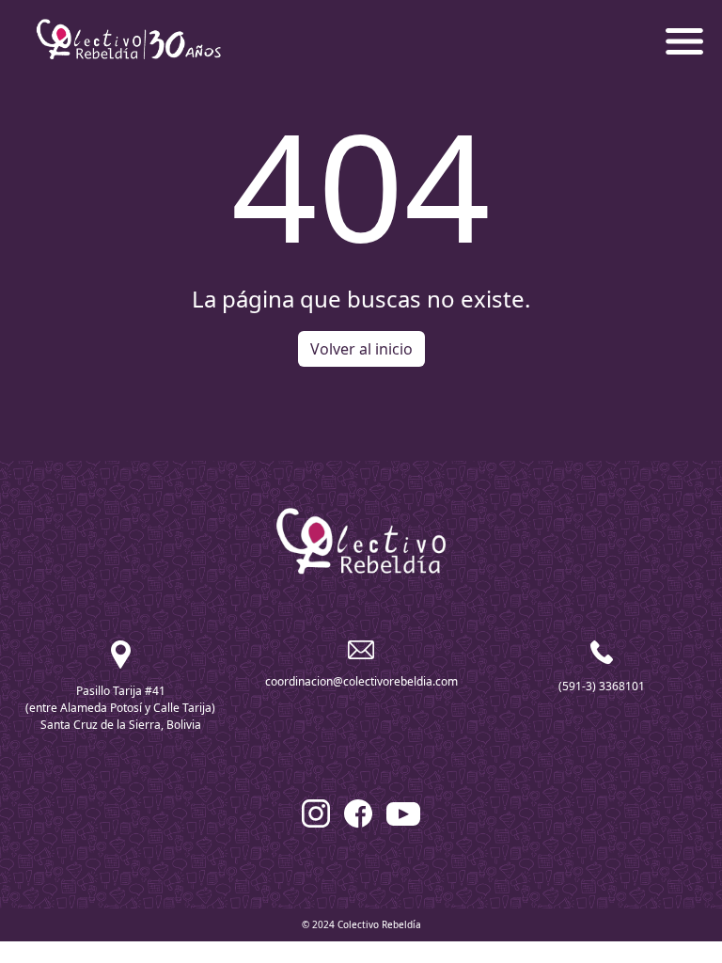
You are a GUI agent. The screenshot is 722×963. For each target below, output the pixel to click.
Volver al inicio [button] (361, 349)
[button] (684, 39)
